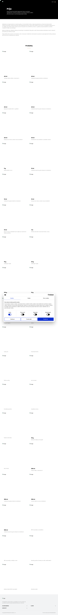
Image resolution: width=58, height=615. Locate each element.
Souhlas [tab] (12, 298)
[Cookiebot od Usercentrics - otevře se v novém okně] (49, 295)
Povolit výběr (29, 319)
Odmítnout (12, 319)
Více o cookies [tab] (46, 298)
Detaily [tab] (29, 298)
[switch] (22, 314)
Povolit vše (45, 319)
